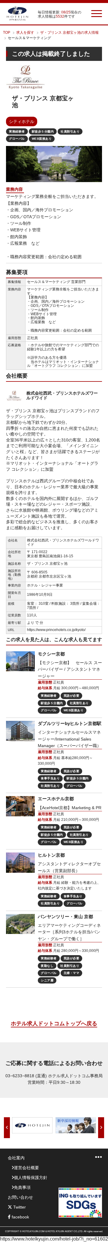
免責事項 (22, 1187)
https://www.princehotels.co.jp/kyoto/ (56, 630)
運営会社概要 (26, 1167)
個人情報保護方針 (30, 1177)
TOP (6, 32)
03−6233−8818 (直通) (26, 1075)
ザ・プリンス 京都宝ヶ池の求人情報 (69, 32)
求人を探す (25, 32)
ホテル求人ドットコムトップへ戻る (54, 1023)
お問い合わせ (20, 1197)
